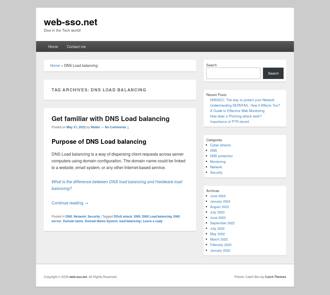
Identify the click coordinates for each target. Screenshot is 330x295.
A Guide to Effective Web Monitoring (237, 110)
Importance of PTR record (229, 121)
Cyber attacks (220, 144)
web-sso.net (70, 21)
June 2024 (218, 195)
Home (53, 46)
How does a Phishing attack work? (236, 116)
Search (211, 64)
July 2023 (217, 212)
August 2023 (219, 206)
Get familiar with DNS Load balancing (111, 118)
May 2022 (217, 233)
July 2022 (217, 228)
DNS (68, 216)
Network (80, 216)
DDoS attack (123, 216)
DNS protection (221, 155)
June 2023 (218, 217)
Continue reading (70, 203)
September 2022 (222, 222)
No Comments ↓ (117, 127)
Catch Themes (275, 276)
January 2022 (220, 250)
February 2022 (221, 244)
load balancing (130, 221)
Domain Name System (101, 221)
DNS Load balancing (157, 216)
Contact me (76, 46)
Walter (95, 127)
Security (94, 216)
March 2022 (219, 239)
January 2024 (220, 201)
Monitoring (218, 161)
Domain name (73, 221)
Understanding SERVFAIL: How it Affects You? (245, 105)
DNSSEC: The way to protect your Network (242, 99)
